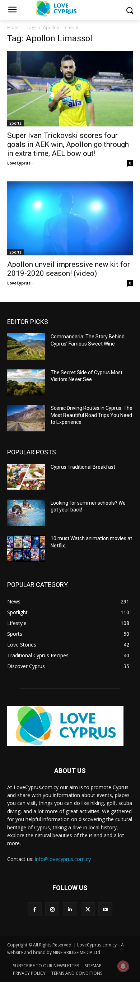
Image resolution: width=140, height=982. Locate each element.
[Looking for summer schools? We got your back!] (26, 513)
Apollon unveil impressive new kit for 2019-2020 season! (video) (68, 269)
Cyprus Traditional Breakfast (83, 467)
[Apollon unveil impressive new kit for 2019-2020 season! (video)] (70, 218)
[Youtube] (105, 909)
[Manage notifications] (123, 966)
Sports (15, 123)
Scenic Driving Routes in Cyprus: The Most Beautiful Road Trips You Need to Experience (91, 415)
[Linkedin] (70, 909)
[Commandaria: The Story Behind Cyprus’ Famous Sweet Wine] (26, 346)
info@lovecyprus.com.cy (63, 859)
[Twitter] (88, 909)
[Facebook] (35, 909)
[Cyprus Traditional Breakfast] (26, 477)
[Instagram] (52, 909)
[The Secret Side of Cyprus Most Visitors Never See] (26, 382)
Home (13, 27)
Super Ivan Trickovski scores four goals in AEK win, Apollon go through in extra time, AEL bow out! (68, 144)
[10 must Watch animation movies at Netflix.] (26, 548)
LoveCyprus (19, 163)
